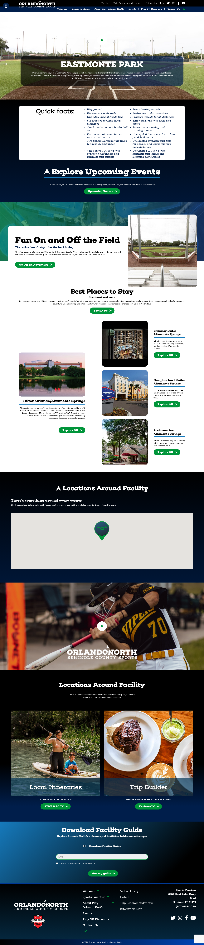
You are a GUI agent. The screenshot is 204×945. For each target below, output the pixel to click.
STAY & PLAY (54, 806)
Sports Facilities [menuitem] (81, 9)
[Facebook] (178, 3)
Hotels (124, 897)
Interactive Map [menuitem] (155, 3)
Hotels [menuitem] (104, 3)
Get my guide (101, 873)
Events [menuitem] (132, 9)
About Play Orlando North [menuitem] (109, 9)
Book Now (100, 310)
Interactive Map (131, 909)
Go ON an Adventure (33, 264)
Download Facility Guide (105, 846)
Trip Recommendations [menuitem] (127, 3)
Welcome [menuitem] (62, 9)
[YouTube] (183, 3)
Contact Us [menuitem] (173, 9)
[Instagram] (173, 3)
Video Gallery (129, 891)
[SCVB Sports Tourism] (41, 904)
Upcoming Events (100, 191)
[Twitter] (168, 3)
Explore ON (70, 430)
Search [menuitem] (183, 9)
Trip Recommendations (136, 903)
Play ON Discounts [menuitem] (152, 9)
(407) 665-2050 (186, 906)
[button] (101, 531)
